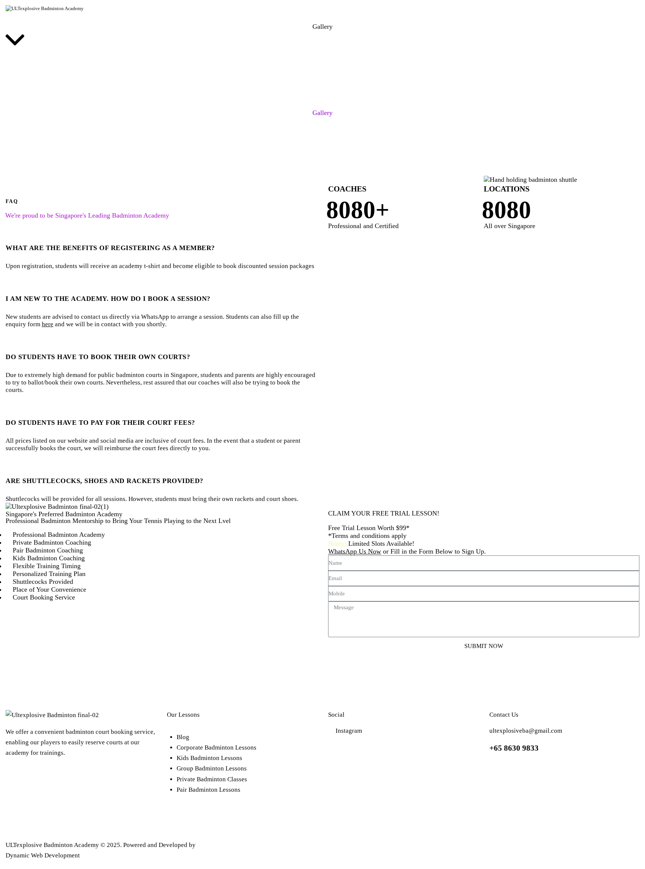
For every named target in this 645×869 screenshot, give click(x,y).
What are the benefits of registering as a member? (110, 248)
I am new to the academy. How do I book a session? (108, 298)
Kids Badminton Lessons (209, 757)
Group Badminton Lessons (212, 768)
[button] (161, 243)
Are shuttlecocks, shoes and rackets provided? (104, 481)
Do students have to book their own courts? (98, 357)
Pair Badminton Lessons (208, 789)
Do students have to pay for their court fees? (100, 422)
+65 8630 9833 (514, 748)
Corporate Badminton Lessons (216, 747)
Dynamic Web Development (43, 855)
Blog (183, 737)
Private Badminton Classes (212, 779)
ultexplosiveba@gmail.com (525, 730)
